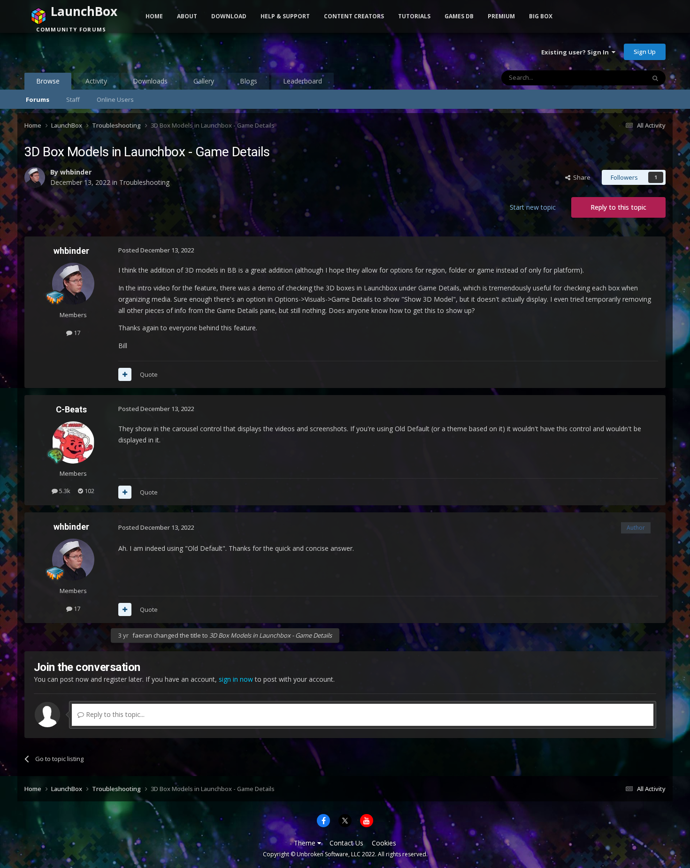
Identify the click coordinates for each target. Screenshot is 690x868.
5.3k (64, 491)
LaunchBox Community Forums (99, 52)
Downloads (150, 80)
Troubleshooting (144, 182)
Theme (305, 842)
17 (76, 332)
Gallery (203, 80)
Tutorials (414, 16)
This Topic (618, 78)
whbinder (76, 172)
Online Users (115, 99)
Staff (73, 99)
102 (88, 491)
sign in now (236, 679)
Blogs (248, 80)
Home (154, 16)
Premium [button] (501, 16)
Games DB (459, 16)
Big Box (540, 16)
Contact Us (346, 842)
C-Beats (71, 409)
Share (580, 177)
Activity (96, 80)
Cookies (384, 842)
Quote (149, 374)
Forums (37, 99)
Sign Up (645, 51)
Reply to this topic (618, 207)
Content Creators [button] (354, 16)
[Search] (655, 77)
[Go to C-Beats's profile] (73, 442)
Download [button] (228, 16)
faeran (142, 635)
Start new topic (533, 207)
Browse (48, 80)
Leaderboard (302, 80)
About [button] (187, 16)
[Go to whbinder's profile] (34, 177)
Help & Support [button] (285, 16)
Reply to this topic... (114, 714)
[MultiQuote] (124, 374)
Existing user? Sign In (576, 52)
